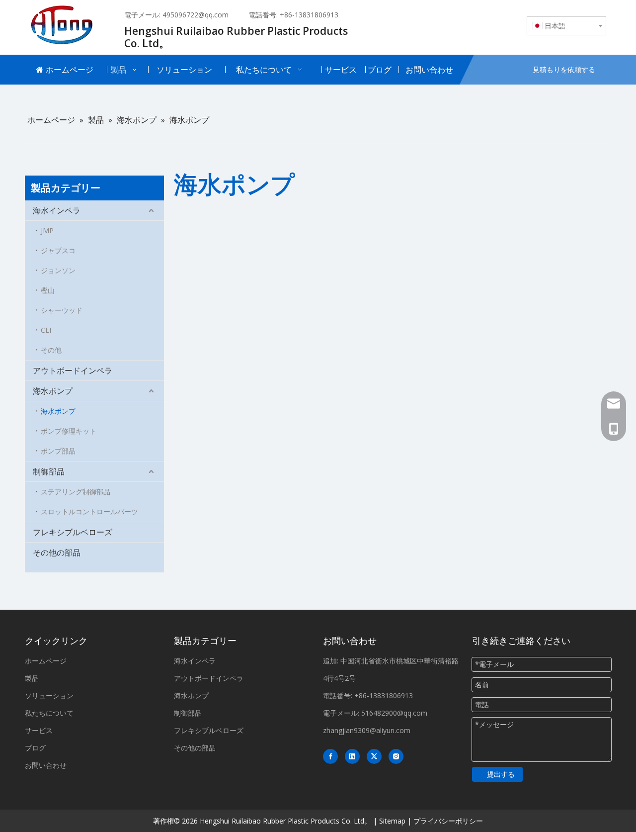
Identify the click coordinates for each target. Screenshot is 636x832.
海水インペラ (56, 210)
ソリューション (49, 695)
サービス (39, 730)
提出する (501, 774)
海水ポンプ (53, 390)
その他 (51, 350)
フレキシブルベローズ (72, 532)
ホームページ (46, 660)
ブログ (35, 747)
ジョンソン (58, 270)
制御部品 (49, 471)
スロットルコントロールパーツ (89, 511)
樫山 (48, 290)
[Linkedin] (352, 756)
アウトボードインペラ (72, 370)
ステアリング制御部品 (75, 491)
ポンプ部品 (58, 451)
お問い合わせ (46, 765)
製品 (32, 678)
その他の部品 (56, 552)
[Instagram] (396, 756)
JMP (47, 230)
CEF (47, 330)
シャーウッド (61, 310)
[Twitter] (374, 756)
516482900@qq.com (394, 713)
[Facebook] (330, 756)
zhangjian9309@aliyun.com (366, 730)
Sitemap (392, 821)
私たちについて (49, 713)
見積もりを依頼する (564, 69)
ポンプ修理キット (68, 431)
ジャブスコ (58, 250)
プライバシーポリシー (448, 821)
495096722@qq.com (195, 14)
